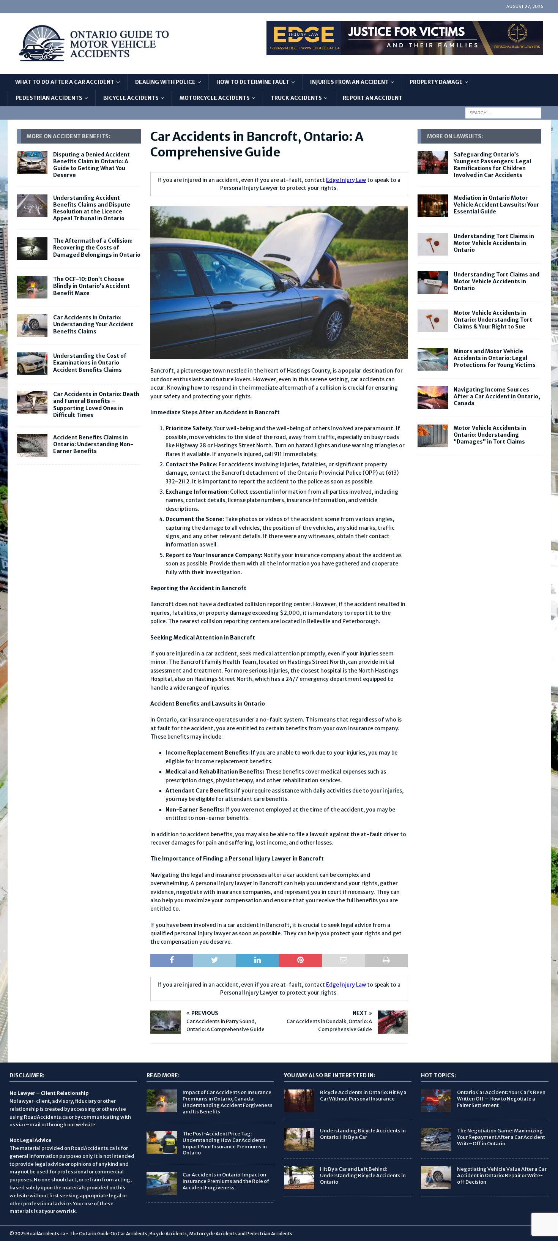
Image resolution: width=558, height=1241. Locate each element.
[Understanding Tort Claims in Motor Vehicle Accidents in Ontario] (433, 244)
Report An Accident (372, 98)
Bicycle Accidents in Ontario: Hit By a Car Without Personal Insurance (363, 1095)
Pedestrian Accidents (49, 98)
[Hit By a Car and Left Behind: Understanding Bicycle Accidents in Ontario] (299, 1177)
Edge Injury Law (346, 180)
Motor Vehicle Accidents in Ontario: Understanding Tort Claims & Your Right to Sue (493, 319)
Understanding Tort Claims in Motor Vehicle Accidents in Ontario (494, 243)
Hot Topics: (438, 1075)
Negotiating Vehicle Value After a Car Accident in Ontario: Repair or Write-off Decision (502, 1175)
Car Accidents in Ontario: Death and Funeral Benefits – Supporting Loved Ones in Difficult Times (96, 404)
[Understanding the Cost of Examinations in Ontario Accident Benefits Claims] (32, 363)
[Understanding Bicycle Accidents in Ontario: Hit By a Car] (299, 1139)
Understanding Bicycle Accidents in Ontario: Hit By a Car (363, 1133)
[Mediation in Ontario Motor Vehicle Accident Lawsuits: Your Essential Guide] (433, 205)
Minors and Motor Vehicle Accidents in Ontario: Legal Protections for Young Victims (495, 358)
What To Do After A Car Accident (64, 82)
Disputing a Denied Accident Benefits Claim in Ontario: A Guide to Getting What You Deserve (91, 165)
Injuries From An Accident (349, 82)
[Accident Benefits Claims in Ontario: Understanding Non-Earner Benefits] (32, 445)
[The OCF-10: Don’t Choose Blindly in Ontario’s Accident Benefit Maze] (32, 287)
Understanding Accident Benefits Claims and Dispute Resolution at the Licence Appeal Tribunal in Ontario (91, 208)
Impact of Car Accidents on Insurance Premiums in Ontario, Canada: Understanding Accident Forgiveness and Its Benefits (228, 1102)
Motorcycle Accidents (215, 98)
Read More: (163, 1075)
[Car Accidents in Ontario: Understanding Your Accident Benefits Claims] (32, 325)
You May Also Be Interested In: (329, 1075)
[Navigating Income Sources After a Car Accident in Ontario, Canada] (433, 397)
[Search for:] (503, 112)
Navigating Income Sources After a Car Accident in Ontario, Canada (497, 396)
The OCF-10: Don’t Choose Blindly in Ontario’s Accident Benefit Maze (91, 286)
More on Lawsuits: (455, 136)
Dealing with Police (165, 82)
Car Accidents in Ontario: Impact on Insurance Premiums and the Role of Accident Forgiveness (226, 1181)
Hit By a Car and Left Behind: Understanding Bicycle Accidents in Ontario (363, 1175)
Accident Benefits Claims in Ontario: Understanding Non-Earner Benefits (93, 444)
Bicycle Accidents (131, 98)
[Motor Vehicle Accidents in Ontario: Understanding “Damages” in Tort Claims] (433, 436)
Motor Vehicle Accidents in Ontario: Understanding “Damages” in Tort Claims (490, 435)
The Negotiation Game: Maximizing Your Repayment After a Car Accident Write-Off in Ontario (501, 1137)
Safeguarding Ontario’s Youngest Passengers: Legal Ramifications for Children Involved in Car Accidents (492, 165)
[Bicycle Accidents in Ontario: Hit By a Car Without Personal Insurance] (299, 1100)
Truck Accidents (296, 98)
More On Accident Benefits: (68, 136)
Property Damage (436, 82)
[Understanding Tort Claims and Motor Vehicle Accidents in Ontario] (433, 282)
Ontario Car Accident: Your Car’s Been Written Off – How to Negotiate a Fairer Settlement (501, 1098)
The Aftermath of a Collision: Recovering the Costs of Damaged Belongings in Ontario (96, 247)
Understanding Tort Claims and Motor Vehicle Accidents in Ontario (496, 281)
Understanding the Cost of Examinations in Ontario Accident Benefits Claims (89, 362)
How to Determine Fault (252, 82)
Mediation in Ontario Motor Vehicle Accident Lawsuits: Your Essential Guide (496, 204)
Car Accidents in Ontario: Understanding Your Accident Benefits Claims (93, 324)
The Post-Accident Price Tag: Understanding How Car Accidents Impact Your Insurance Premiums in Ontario (225, 1143)
